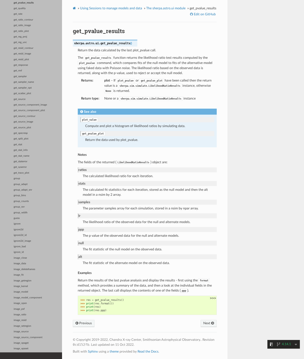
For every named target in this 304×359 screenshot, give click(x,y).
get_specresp (21, 133)
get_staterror (20, 161)
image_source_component (28, 337)
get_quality (20, 8)
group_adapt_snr (23, 190)
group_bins (20, 195)
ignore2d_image (22, 241)
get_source (19, 99)
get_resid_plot (21, 59)
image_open (20, 303)
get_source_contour (24, 116)
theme (114, 351)
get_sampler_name (24, 82)
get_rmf (18, 71)
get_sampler (20, 76)
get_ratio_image (22, 25)
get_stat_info (21, 150)
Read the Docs (148, 351)
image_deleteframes (24, 269)
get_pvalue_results (24, 3)
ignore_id (19, 252)
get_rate (18, 14)
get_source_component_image (30, 105)
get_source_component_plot (29, 110)
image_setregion (22, 326)
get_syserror (20, 167)
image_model (21, 292)
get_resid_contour (23, 48)
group (17, 178)
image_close (20, 258)
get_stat (18, 144)
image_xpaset (21, 348)
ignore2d (18, 229)
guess (17, 218)
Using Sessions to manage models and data (111, 8)
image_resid (20, 320)
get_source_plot (22, 127)
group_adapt (21, 184)
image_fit (19, 275)
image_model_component (28, 298)
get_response (21, 65)
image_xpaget (21, 343)
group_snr (19, 207)
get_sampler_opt (23, 88)
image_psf (19, 309)
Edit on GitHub (204, 14)
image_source (21, 331)
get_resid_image (22, 54)
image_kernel (21, 286)
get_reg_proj (20, 37)
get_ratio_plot (21, 31)
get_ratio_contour (23, 20)
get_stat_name (21, 156)
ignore (17, 224)
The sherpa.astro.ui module (166, 8)
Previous (85, 323)
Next (207, 323)
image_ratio (20, 314)
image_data (20, 263)
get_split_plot (21, 139)
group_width (21, 212)
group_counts (21, 201)
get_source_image (23, 122)
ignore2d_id (20, 235)
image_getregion (22, 281)
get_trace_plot (21, 173)
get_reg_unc (20, 42)
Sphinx (93, 351)
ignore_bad (20, 246)
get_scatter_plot (22, 93)
